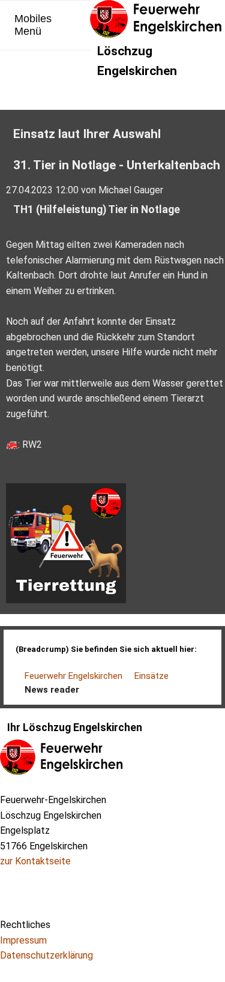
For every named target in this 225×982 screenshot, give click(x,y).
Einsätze (151, 675)
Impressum (23, 940)
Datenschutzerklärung (46, 955)
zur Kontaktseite (35, 861)
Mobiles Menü (33, 25)
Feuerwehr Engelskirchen (73, 675)
